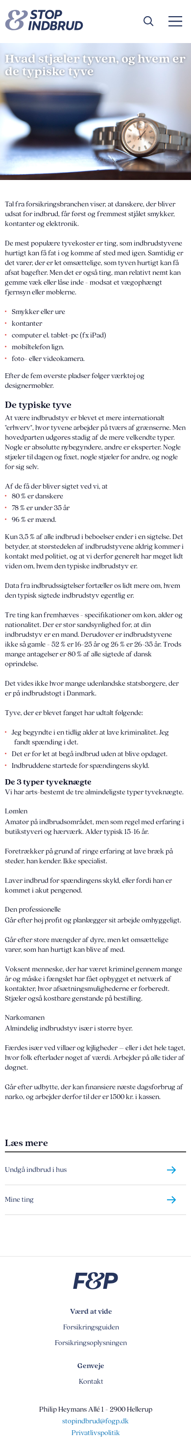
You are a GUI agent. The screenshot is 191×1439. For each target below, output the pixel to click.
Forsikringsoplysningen (91, 1343)
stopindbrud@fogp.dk (95, 1421)
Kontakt (91, 1381)
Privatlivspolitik (96, 1433)
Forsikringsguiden (91, 1327)
